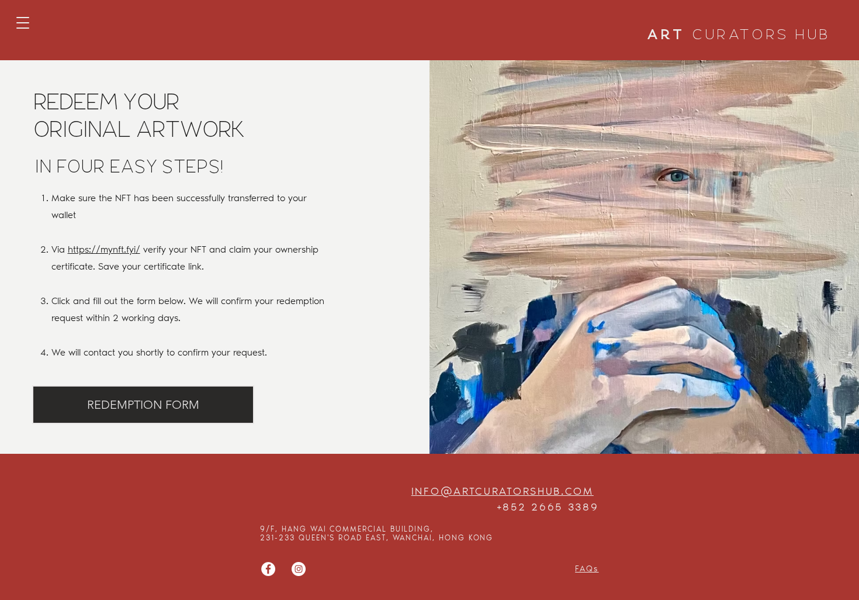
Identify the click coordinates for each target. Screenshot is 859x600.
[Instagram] (299, 569)
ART (739, 35)
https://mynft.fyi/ (104, 249)
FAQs (586, 569)
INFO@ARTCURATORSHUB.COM (502, 491)
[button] (23, 23)
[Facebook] (268, 569)
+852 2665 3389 (548, 507)
